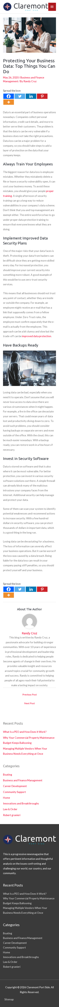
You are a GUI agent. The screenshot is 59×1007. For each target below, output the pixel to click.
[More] (8, 102)
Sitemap (9, 999)
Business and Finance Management (22, 780)
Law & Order (10, 809)
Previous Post (29, 694)
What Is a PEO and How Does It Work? (24, 731)
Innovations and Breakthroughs (21, 803)
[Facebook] (8, 96)
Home (6, 797)
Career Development (15, 786)
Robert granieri (11, 815)
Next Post (29, 703)
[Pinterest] (42, 96)
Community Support (14, 792)
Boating (7, 774)
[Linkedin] (31, 96)
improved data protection (36, 336)
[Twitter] (20, 96)
